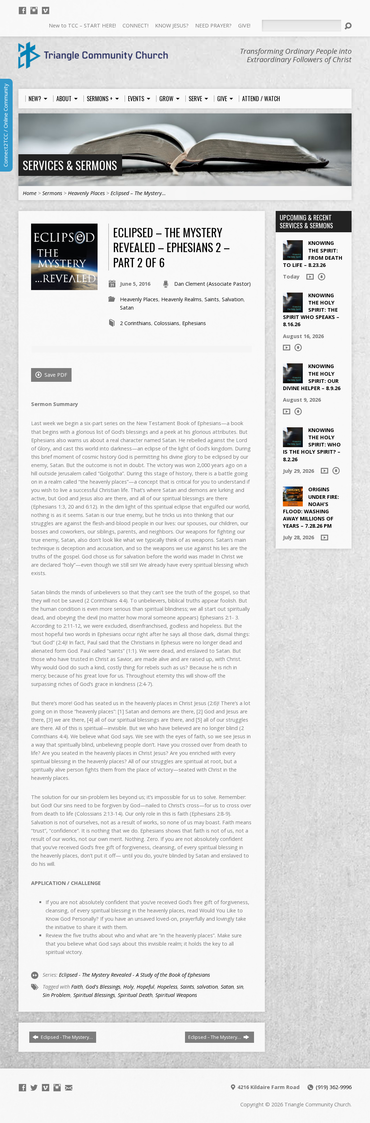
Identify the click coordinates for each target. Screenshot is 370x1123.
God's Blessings (103, 986)
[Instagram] (34, 10)
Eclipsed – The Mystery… (138, 193)
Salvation (233, 299)
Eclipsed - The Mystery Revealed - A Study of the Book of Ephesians (134, 974)
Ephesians (194, 323)
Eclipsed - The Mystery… (66, 1037)
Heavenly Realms (181, 299)
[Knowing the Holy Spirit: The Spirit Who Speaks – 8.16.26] (293, 308)
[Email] (68, 1087)
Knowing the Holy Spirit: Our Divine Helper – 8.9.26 (311, 377)
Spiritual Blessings (94, 995)
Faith (77, 986)
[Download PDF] (321, 276)
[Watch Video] (310, 276)
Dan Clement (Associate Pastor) (212, 283)
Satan (127, 307)
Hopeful (145, 986)
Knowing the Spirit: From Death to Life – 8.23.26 (313, 253)
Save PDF (55, 374)
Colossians (166, 323)
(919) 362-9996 (334, 1087)
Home (29, 193)
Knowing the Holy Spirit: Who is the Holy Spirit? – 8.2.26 (312, 445)
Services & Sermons (70, 164)
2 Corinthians (135, 323)
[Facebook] (22, 10)
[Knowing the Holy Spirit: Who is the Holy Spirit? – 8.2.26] (293, 443)
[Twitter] (34, 1087)
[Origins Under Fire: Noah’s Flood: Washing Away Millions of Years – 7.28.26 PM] (293, 502)
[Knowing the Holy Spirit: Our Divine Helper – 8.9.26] (293, 379)
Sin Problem (56, 995)
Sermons (52, 193)
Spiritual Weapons (176, 995)
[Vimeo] (45, 10)
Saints (212, 299)
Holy (128, 986)
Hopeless (167, 986)
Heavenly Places (86, 193)
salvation (207, 986)
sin (240, 986)
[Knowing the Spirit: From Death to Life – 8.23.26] (293, 256)
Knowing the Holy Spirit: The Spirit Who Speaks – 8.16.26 (311, 310)
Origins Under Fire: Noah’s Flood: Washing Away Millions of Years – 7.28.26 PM (311, 507)
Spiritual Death (135, 995)
